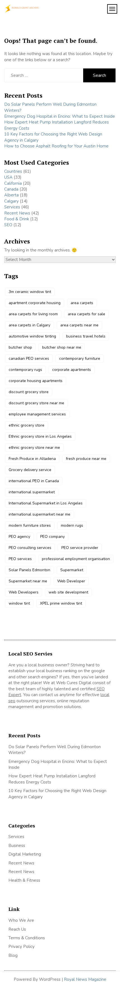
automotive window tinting (32, 336)
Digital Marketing (24, 854)
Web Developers (24, 592)
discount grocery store (29, 392)
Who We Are (21, 920)
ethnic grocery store (26, 425)
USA (8, 177)
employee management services (37, 414)
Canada (11, 189)
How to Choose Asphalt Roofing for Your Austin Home (57, 146)
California (13, 183)
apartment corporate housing (35, 302)
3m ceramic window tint (30, 291)
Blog (13, 955)
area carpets (82, 302)
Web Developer (71, 581)
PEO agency (19, 536)
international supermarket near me (39, 514)
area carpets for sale (86, 314)
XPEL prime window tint (61, 603)
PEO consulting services (30, 547)
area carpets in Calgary (29, 325)
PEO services (20, 558)
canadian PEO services (29, 358)
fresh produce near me (86, 458)
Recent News (17, 213)
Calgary (11, 201)
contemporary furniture (79, 358)
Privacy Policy (21, 946)
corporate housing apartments (36, 380)
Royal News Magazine (85, 979)
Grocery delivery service (30, 469)
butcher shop (20, 347)
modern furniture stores (30, 525)
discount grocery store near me (36, 403)
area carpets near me (79, 325)
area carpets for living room (33, 314)
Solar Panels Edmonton (29, 570)
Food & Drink (16, 219)
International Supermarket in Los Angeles (46, 503)
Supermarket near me (28, 581)
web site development (68, 592)
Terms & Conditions (26, 938)
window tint (19, 603)
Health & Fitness (24, 880)
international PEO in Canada (34, 481)
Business (16, 845)
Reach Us (17, 929)
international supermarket (32, 492)
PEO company (52, 536)
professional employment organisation (76, 558)
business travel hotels (85, 336)
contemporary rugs (25, 369)
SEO (8, 225)
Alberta (11, 195)
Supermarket (71, 570)
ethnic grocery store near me (34, 447)
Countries (13, 171)
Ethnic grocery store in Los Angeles (40, 436)
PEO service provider (79, 547)
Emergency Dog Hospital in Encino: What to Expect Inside (59, 116)
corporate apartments (71, 369)
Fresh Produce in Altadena (32, 458)
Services (12, 207)
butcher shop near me (61, 347)
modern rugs (72, 525)
